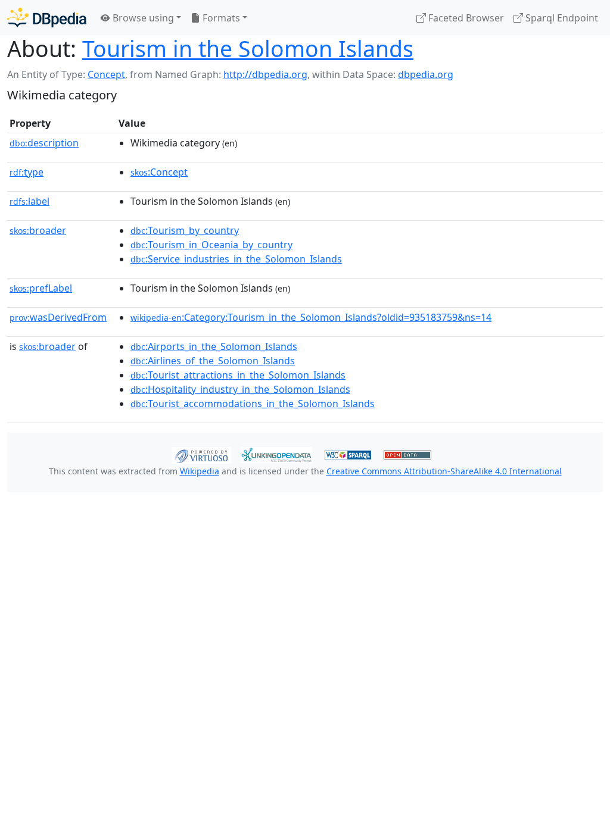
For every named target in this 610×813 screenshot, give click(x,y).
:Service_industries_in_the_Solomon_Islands (236, 258)
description (44, 142)
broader (38, 230)
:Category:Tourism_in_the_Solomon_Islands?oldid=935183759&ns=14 (310, 317)
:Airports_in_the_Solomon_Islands (213, 346)
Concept (106, 74)
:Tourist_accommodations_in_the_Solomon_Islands (252, 403)
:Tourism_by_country (184, 230)
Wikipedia (199, 471)
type (26, 172)
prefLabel (41, 288)
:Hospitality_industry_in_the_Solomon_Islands (240, 389)
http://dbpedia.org (265, 74)
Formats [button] (220, 17)
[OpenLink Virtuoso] (201, 454)
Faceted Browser (465, 17)
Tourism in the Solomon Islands (247, 48)
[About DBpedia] (46, 17)
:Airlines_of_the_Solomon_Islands (212, 360)
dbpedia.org (425, 74)
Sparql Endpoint (560, 17)
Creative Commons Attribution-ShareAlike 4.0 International (444, 471)
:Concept (159, 172)
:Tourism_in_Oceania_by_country (211, 244)
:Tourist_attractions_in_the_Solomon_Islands (238, 375)
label (29, 201)
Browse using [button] (142, 17)
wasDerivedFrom (58, 317)
